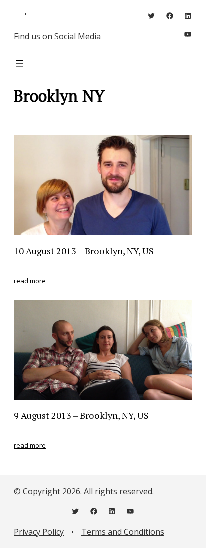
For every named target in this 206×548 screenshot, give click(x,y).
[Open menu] (20, 64)
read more (30, 280)
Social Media (77, 36)
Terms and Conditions (123, 531)
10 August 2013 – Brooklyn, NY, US (84, 251)
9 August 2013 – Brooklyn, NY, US (81, 415)
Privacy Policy (39, 531)
